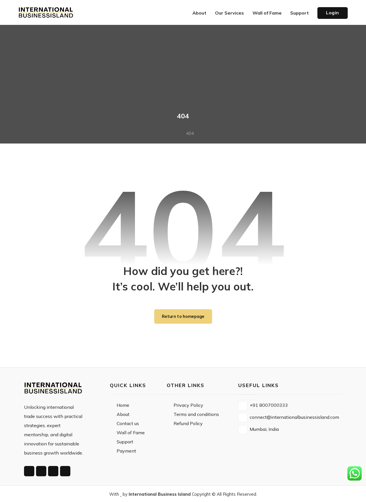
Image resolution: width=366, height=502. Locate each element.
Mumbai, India (264, 429)
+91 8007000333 (269, 405)
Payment (126, 451)
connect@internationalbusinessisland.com (294, 417)
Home (123, 405)
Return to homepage (183, 316)
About (123, 414)
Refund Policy (188, 423)
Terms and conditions (196, 414)
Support (125, 442)
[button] (29, 471)
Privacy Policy (188, 405)
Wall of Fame (131, 432)
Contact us (128, 423)
